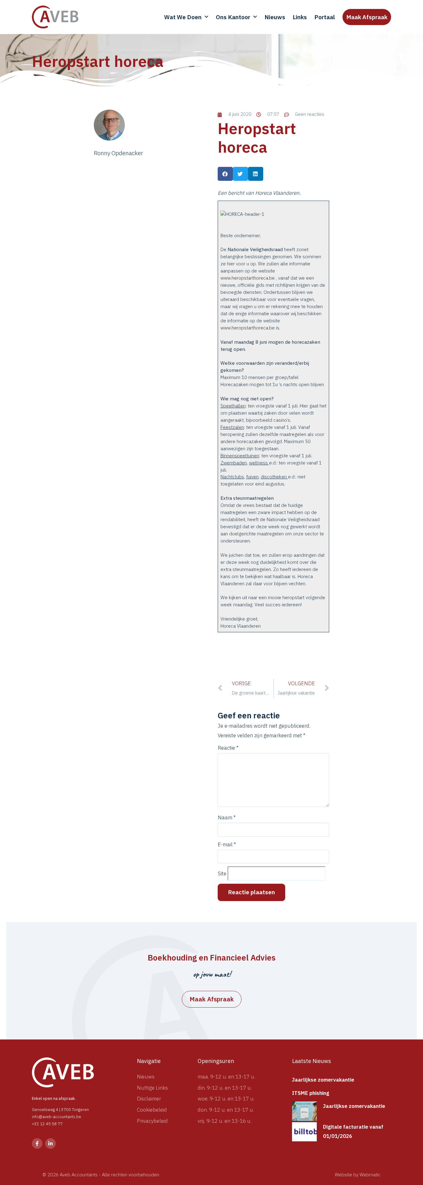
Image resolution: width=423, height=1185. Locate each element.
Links (300, 17)
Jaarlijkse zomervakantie (323, 1079)
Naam (227, 817)
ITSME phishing (310, 1093)
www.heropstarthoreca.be (247, 278)
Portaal (324, 17)
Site (222, 873)
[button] (225, 174)
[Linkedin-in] (50, 1143)
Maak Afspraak (366, 17)
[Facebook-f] (37, 1143)
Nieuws (274, 17)
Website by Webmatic (358, 1175)
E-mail (227, 844)
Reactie (228, 748)
